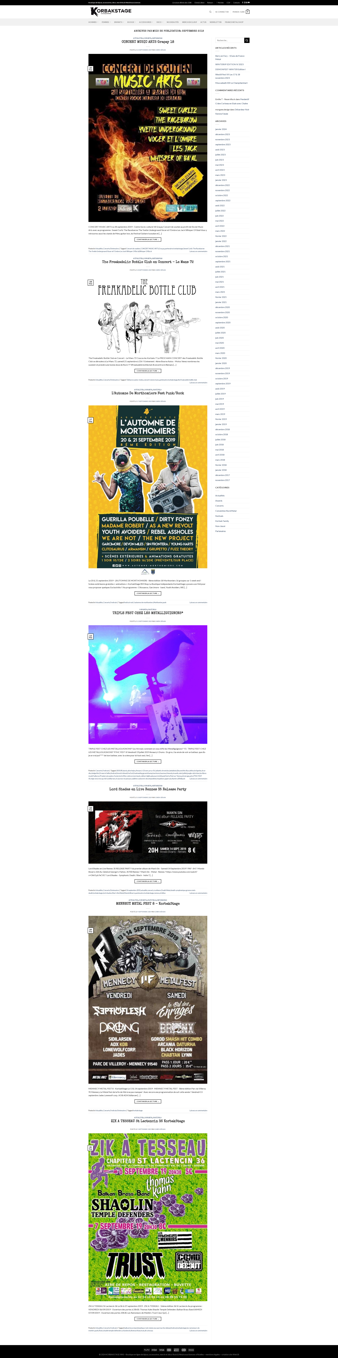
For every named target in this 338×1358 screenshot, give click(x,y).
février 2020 (221, 358)
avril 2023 (219, 170)
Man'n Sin (115, 893)
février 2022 (221, 236)
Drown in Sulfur (105, 773)
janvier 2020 (221, 363)
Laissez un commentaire (198, 251)
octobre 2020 (221, 317)
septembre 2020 (222, 322)
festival (113, 773)
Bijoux (130, 22)
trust (142, 1331)
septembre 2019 (222, 383)
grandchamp (147, 773)
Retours (210, 3)
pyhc (191, 776)
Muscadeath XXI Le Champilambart (231, 83)
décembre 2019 (222, 368)
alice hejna (131, 771)
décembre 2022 (222, 185)
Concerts (147, 38)
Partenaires (157, 38)
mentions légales (213, 1354)
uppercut (167, 779)
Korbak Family (222, 521)
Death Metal (165, 890)
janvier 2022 (221, 241)
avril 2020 (219, 348)
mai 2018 (219, 449)
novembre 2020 (222, 312)
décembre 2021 (222, 246)
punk (164, 602)
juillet (185, 773)
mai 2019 (219, 404)
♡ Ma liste (220, 3)
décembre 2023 (222, 134)
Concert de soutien (133, 249)
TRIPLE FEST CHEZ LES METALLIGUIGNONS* (147, 613)
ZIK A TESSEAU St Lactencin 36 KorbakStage (148, 1121)
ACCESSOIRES (145, 22)
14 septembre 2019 (133, 890)
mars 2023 (220, 175)
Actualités (138, 38)
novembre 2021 (222, 251)
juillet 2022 (220, 210)
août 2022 (220, 205)
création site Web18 (230, 1354)
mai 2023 (219, 165)
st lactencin (126, 1331)
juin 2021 (219, 276)
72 (127, 380)
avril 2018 (219, 454)
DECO (159, 22)
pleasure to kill (156, 776)
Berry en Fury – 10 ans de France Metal (229, 57)
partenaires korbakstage (174, 249)
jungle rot (190, 773)
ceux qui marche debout (162, 1328)
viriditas (162, 893)
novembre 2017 (222, 480)
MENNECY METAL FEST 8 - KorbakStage (148, 904)
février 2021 (221, 297)
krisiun (196, 773)
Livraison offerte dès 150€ (181, 3)
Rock (101, 1331)
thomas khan (135, 1331)
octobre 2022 (221, 195)
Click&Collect (199, 3)
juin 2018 (219, 444)
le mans (156, 380)
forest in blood (122, 773)
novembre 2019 (222, 373)
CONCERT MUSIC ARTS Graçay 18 (148, 42)
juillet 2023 (220, 154)
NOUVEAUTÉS (173, 22)
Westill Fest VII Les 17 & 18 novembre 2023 (227, 76)
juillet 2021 (220, 271)
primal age (185, 776)
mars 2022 (220, 231)
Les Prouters (101, 776)
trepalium (160, 779)
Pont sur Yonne (175, 776)
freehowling (138, 773)
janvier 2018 (221, 470)
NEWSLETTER (216, 22)
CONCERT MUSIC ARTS (149, 249)
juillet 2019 (220, 393)
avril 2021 (219, 287)
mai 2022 (219, 220)
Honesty (169, 773)
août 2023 (220, 149)
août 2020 (220, 327)
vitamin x (174, 779)
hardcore (156, 773)
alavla (125, 771)
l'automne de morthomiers (143, 602)
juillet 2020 (220, 332)
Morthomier (158, 602)
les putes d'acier (113, 776)
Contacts (236, 3)
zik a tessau (149, 1331)
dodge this (95, 773)
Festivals (157, 390)
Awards (218, 500)
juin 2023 (219, 159)
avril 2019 (219, 409)
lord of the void (124, 776)
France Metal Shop (234, 22)
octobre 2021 (221, 256)
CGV (228, 3)
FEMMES (105, 22)
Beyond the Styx (183, 771)
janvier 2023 (221, 180)
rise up (100, 779)
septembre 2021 (222, 261)
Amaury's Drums (142, 771)
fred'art (130, 773)
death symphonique (178, 890)
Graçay (161, 249)
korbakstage (98, 893)
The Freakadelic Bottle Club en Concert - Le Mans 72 (148, 262)
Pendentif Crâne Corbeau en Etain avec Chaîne (232, 101)
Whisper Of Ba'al (145, 251)
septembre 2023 (222, 144)
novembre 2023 (222, 139)
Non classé (220, 526)
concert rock (148, 380)
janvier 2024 (221, 129)
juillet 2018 (220, 439)
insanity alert (177, 773)
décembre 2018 (222, 429)
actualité (144, 890)
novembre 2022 (222, 190)
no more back (135, 776)
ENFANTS (118, 22)
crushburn (157, 890)
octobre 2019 (221, 378)
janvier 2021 (221, 302)
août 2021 (220, 266)
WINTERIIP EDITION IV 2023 (229, 64)
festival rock (128, 602)
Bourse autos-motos (135, 380)
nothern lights (146, 776)
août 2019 (220, 388)
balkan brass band (131, 1328)
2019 (118, 771)
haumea (163, 773)
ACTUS (203, 22)
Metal (121, 893)
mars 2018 (220, 460)
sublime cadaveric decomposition (144, 779)
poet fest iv (166, 776)
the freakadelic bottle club (187, 380)
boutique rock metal (145, 1328)
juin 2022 (219, 215)
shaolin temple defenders (112, 1331)
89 (121, 771)
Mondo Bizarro (129, 893)
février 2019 (221, 419)
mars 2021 (220, 292)
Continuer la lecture (148, 239)
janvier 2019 (221, 424)
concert (150, 890)
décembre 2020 (222, 307)
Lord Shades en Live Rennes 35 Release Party (147, 789)
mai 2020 (219, 342)
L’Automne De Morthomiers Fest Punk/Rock (148, 393)
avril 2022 (219, 226)
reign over (94, 779)
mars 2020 (220, 353)
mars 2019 (220, 414)
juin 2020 (219, 337)
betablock (173, 771)
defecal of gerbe (195, 771)
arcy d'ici (152, 771)
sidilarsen (111, 779)
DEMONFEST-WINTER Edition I (230, 69)
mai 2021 (219, 281)
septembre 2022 (222, 200)
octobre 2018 (221, 434)
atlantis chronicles (162, 771)
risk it (105, 779)
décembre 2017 (222, 475)
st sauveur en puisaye (123, 779)
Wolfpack (181, 779)
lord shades (107, 893)
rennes (156, 893)
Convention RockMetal (225, 511)
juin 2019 (219, 398)
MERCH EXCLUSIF (189, 22)
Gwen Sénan (160, 50)
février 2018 (221, 465)
